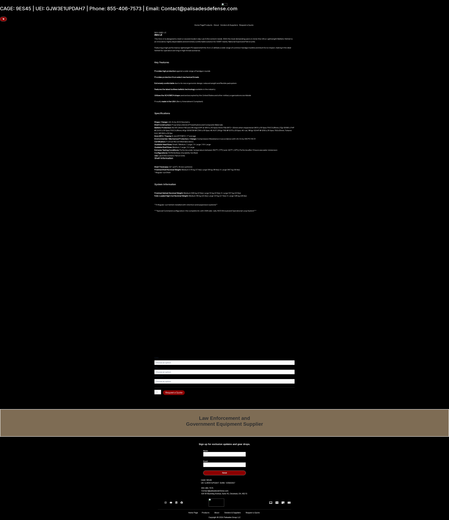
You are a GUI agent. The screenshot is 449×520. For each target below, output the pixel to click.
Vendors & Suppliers (229, 25)
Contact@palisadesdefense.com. (215, 491)
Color (156, 358)
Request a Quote (246, 25)
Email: (205, 461)
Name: (205, 451)
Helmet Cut (158, 376)
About (216, 25)
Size (156, 367)
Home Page (199, 25)
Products (208, 25)
